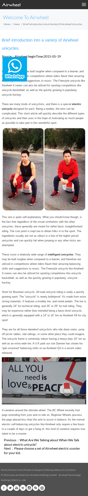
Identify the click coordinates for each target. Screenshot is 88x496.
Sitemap (49, 469)
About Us (60, 469)
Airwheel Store (23, 488)
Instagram (29, 488)
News (17, 24)
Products (29, 469)
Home (7, 24)
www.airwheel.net (19, 474)
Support (39, 469)
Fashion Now (16, 469)
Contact (70, 469)
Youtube (17, 488)
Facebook (4, 488)
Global (42, 488)
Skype (36, 488)
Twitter (10, 488)
